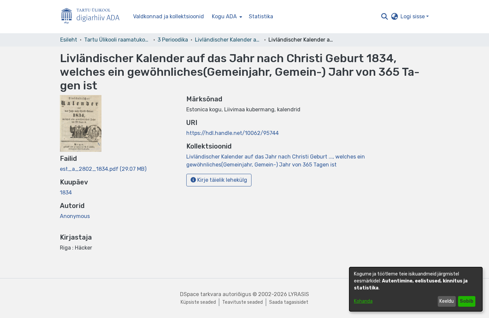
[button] (384, 17)
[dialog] (415, 289)
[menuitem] (226, 16)
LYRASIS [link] (298, 294)
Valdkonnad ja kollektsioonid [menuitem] (168, 16)
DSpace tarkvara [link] (200, 294)
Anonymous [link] (75, 216)
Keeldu (446, 301)
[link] (103, 169)
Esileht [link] (68, 40)
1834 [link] (66, 192)
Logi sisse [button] (413, 16)
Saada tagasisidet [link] (288, 302)
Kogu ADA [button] (224, 16)
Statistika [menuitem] (261, 16)
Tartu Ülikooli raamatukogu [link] (117, 40)
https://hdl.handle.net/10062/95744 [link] (232, 133)
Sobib (466, 301)
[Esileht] (93, 16)
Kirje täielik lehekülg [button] (221, 180)
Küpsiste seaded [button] (198, 302)
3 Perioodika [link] (173, 40)
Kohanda (363, 301)
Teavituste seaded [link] (242, 302)
